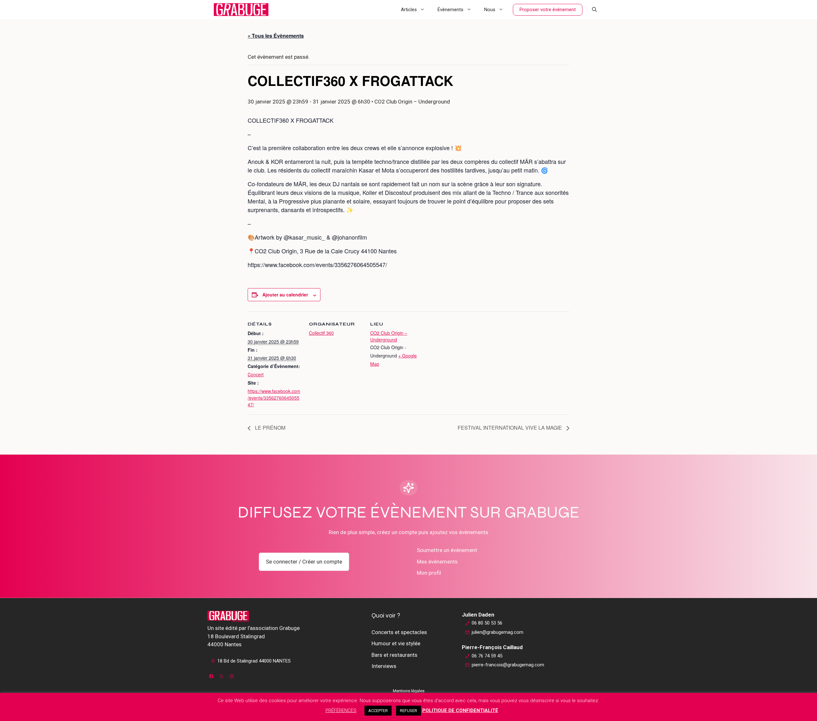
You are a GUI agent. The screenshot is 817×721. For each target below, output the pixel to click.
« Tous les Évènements (276, 35)
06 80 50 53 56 (487, 623)
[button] (594, 9)
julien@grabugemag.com (497, 632)
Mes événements (437, 561)
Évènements (450, 9)
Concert (256, 374)
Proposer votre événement (548, 9)
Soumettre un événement (447, 550)
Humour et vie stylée (395, 643)
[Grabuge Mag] (241, 9)
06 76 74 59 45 (487, 656)
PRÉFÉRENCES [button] (341, 710)
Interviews (383, 666)
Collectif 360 (321, 333)
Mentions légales (408, 690)
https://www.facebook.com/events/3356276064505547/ (274, 398)
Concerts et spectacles (399, 632)
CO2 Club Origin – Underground (388, 336)
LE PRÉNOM (269, 427)
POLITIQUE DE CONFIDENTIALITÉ (460, 710)
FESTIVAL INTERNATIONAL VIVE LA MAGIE (510, 427)
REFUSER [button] (408, 710)
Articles (409, 9)
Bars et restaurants (394, 655)
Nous (489, 9)
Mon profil (429, 573)
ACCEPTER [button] (378, 710)
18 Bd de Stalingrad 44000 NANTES (254, 661)
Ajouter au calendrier (285, 294)
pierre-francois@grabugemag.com (508, 665)
